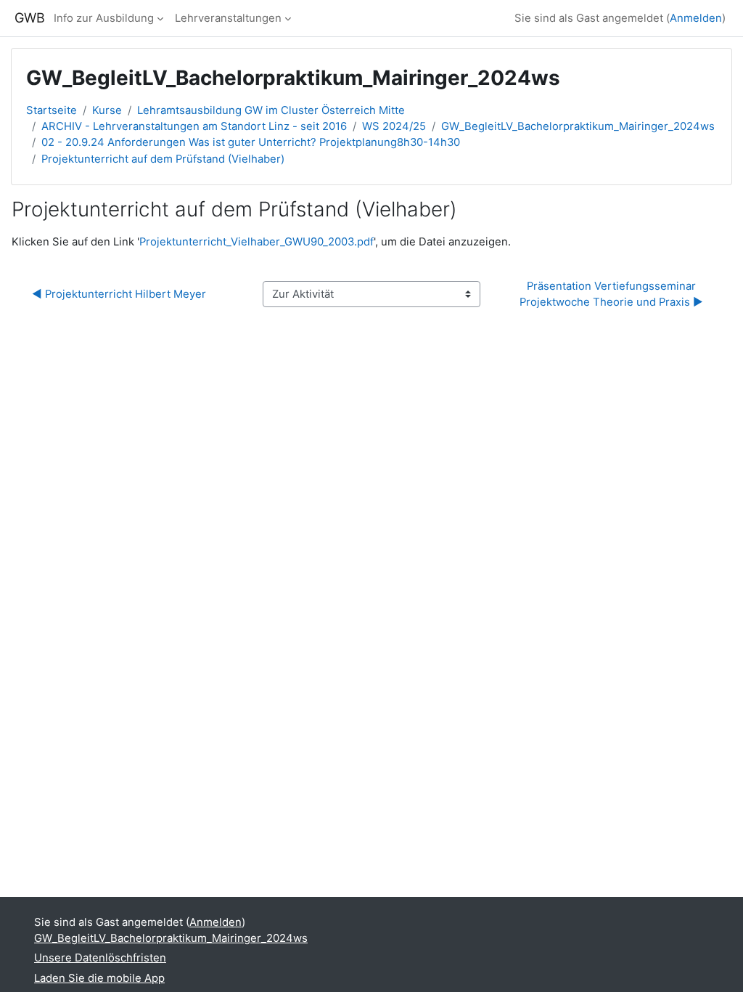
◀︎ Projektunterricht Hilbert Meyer (119, 294)
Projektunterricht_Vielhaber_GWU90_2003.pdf (256, 241)
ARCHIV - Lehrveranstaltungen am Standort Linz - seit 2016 (194, 126)
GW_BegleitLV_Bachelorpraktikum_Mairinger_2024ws (578, 126)
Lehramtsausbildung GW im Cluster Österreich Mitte (271, 110)
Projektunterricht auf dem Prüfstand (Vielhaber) (162, 159)
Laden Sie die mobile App (99, 978)
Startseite (51, 110)
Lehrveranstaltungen (228, 18)
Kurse (107, 110)
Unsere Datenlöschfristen (100, 957)
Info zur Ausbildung (104, 18)
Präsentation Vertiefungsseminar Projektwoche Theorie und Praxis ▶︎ (611, 294)
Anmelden (696, 18)
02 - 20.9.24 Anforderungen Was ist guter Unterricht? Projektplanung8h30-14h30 (250, 142)
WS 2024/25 (394, 126)
